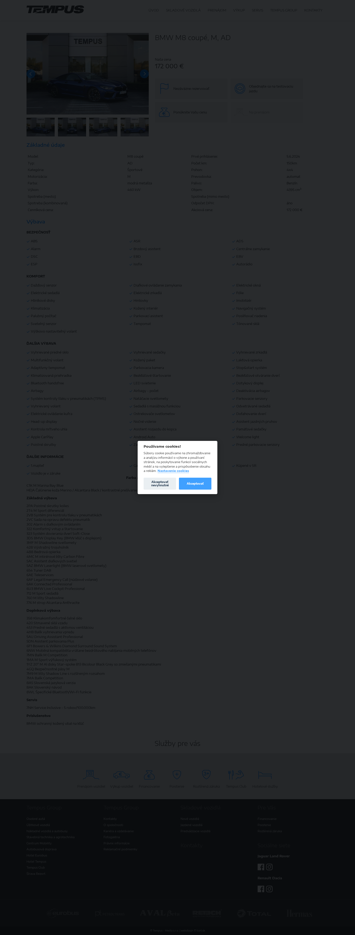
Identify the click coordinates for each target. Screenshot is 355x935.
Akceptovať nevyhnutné (160, 483)
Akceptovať (195, 483)
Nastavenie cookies (173, 471)
